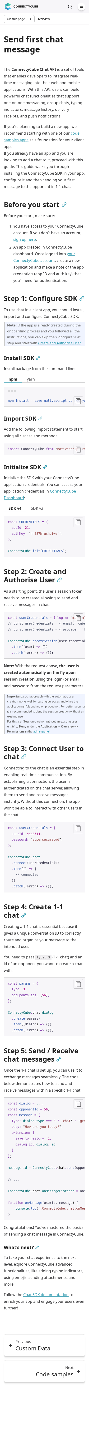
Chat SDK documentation (46, 1294)
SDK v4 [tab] (15, 508)
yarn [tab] (31, 379)
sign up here (24, 239)
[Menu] (81, 6)
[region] (44, 401)
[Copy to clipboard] (78, 401)
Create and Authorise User (59, 343)
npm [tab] (13, 379)
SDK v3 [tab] (37, 508)
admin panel (41, 731)
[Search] (70, 6)
